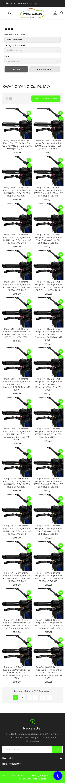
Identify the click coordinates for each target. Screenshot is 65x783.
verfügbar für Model (15, 45)
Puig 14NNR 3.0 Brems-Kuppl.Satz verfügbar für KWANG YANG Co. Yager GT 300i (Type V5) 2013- (48, 191)
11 (43, 697)
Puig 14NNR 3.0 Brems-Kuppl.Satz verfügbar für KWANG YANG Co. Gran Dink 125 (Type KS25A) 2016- (17, 333)
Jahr (7, 56)
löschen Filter (44, 69)
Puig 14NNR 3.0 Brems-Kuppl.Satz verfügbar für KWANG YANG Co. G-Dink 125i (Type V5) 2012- (16, 286)
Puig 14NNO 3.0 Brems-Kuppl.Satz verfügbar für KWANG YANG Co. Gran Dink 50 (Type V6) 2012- (48, 577)
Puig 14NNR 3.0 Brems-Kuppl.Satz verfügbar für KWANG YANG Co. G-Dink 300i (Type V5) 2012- (48, 238)
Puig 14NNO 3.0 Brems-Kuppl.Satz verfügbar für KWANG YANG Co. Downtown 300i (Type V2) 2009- (16, 672)
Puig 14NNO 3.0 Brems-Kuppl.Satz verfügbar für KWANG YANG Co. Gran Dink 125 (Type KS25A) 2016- (48, 624)
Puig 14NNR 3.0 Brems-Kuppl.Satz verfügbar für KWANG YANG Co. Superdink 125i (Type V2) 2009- (16, 434)
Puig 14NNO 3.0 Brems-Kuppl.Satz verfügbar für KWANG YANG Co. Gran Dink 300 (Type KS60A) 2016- (17, 624)
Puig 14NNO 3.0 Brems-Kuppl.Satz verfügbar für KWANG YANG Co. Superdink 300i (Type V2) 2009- (48, 672)
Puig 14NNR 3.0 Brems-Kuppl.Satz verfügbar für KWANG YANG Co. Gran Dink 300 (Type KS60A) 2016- (48, 286)
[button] (58, 776)
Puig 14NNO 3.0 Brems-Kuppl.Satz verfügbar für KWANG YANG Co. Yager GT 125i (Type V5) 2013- (16, 529)
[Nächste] (49, 697)
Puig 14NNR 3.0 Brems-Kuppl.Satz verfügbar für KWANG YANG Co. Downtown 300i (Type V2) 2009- (48, 334)
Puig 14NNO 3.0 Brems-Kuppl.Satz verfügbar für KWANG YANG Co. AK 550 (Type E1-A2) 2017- (48, 432)
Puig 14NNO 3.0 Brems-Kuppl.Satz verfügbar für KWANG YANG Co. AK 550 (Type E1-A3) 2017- (16, 482)
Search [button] (16, 69)
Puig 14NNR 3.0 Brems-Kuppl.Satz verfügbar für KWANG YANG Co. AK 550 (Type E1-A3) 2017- (16, 191)
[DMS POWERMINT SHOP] (32, 13)
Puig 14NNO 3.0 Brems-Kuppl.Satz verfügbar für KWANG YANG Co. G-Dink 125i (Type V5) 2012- (16, 577)
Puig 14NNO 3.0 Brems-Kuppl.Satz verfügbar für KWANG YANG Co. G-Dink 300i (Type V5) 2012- (48, 529)
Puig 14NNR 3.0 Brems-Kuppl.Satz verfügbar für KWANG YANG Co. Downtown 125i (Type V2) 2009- (48, 384)
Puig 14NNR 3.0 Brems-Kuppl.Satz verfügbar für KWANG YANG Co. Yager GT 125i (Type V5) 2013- (16, 238)
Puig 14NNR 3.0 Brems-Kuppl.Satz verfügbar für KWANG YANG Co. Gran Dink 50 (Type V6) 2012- (17, 144)
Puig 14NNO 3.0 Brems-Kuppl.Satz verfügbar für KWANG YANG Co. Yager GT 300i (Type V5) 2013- (48, 482)
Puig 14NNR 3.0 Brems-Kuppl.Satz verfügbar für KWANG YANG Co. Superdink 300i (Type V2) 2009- (16, 384)
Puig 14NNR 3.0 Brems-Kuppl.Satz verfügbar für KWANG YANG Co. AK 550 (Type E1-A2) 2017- (48, 144)
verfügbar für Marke (15, 34)
